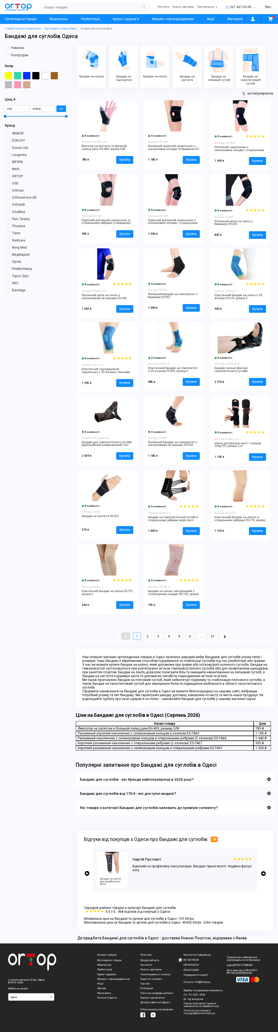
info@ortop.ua (202, 982)
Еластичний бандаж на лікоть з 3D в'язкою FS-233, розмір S (238, 296)
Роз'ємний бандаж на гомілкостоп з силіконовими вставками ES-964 (172, 443)
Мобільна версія (18, 988)
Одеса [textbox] (14, 997)
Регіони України (107, 997)
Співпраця (146, 988)
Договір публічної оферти (155, 1002)
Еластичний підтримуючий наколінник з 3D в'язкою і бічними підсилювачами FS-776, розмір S (106, 372)
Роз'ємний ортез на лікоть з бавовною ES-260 (233, 223)
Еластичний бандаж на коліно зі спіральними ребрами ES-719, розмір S (239, 520)
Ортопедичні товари (21, 19)
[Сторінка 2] (224, 636)
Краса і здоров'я (126, 19)
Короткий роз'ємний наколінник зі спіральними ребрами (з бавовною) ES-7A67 (106, 223)
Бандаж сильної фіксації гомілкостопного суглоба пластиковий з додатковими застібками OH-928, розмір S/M (235, 372)
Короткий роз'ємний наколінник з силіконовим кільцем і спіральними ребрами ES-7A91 (173, 223)
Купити (124, 160)
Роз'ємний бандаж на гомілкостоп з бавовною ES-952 (172, 295)
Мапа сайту (104, 993)
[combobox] (31, 997)
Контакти (163, 6)
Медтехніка (59, 19)
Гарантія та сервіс (151, 979)
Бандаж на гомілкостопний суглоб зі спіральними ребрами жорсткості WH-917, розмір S (173, 520)
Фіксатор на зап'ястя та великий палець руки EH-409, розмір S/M (104, 147)
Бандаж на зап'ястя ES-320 (100, 516)
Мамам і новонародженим (173, 19)
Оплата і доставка (183, 6)
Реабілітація (90, 19)
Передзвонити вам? (196, 975)
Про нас (145, 983)
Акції (210, 19)
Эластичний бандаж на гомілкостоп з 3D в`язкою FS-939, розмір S (172, 369)
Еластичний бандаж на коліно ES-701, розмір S (107, 592)
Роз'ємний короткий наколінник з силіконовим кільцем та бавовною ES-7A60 (173, 149)
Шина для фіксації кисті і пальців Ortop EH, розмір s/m (237, 445)
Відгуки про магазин (152, 997)
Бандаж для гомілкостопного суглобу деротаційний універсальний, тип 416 (107, 445)
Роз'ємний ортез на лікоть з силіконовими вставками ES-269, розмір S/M (104, 298)
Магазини (235, 19)
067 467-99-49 (240, 7)
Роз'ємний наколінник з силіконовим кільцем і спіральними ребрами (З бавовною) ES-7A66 (239, 150)
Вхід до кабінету (149, 960)
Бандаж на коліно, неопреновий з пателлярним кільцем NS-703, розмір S (173, 594)
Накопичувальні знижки (155, 974)
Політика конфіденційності (156, 993)
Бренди (101, 988)
